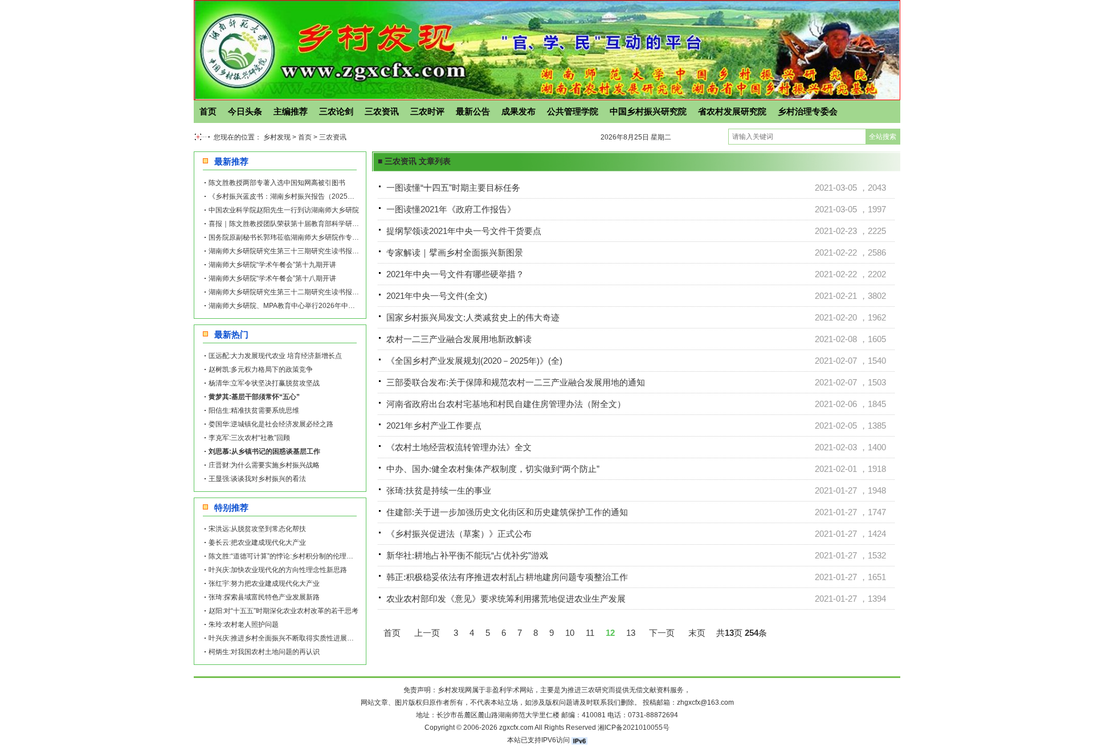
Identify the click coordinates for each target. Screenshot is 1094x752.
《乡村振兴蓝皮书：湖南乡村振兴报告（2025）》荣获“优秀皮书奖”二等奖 (321, 196)
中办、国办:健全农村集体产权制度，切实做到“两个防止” (492, 469)
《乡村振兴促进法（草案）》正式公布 (459, 534)
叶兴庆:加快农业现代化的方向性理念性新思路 (278, 570)
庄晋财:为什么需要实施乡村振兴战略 (264, 465)
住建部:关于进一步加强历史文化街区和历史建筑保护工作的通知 (507, 512)
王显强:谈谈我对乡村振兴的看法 (257, 479)
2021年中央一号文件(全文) (436, 296)
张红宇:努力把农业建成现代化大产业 (264, 583)
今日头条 (245, 111)
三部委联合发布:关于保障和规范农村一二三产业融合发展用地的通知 (515, 382)
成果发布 (518, 111)
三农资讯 (382, 111)
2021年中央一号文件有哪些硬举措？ (455, 274)
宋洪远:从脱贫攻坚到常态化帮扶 (257, 529)
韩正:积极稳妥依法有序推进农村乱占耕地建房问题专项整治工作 (507, 577)
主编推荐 (291, 111)
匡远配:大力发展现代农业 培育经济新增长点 (275, 356)
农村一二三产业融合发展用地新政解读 (459, 339)
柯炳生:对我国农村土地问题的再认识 (264, 652)
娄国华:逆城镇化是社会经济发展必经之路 (271, 424)
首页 (208, 111)
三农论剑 (336, 111)
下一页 (662, 633)
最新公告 (473, 111)
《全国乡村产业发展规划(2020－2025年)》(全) (474, 360)
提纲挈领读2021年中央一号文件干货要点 (463, 231)
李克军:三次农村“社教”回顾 (249, 438)
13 (630, 633)
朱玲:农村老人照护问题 (244, 624)
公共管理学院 (572, 111)
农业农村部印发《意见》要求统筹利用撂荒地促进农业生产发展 (506, 598)
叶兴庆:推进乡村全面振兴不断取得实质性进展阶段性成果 (295, 638)
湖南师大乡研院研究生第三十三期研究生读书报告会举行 (294, 251)
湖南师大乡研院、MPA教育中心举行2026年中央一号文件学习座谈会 (313, 306)
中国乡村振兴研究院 (648, 111)
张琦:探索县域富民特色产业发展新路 (264, 597)
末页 (696, 633)
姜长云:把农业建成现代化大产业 (257, 542)
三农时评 (427, 111)
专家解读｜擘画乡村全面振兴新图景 (454, 252)
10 (569, 633)
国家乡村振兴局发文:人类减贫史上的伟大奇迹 (473, 317)
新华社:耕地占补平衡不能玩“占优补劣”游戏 (467, 555)
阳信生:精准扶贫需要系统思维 (254, 410)
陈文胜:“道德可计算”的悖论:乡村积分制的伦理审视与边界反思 (301, 556)
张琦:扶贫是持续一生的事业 (438, 490)
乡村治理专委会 (808, 111)
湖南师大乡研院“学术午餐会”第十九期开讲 (272, 265)
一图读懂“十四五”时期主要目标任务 (453, 187)
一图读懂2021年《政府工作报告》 (451, 209)
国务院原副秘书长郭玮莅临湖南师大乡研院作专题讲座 (291, 237)
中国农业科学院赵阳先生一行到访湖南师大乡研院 (284, 210)
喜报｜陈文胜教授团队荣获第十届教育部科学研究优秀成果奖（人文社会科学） (328, 224)
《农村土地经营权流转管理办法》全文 (459, 447)
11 (590, 633)
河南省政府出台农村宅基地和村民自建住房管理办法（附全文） (506, 404)
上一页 (427, 633)
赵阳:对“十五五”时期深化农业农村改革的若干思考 (283, 611)
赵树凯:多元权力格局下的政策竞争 (261, 369)
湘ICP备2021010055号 (634, 728)
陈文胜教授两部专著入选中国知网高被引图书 (277, 183)
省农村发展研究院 (732, 111)
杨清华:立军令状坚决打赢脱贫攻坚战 (264, 383)
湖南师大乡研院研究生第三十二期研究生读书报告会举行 (294, 292)
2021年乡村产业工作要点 (433, 425)
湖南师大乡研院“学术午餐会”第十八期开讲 (272, 278)
